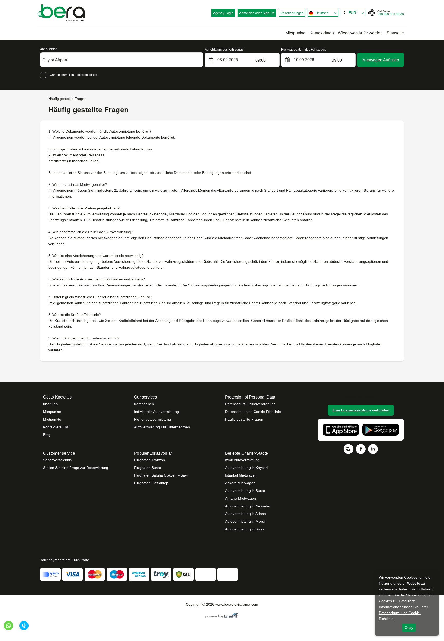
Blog (46, 435)
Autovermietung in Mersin (246, 521)
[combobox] (323, 12)
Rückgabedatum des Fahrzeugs (303, 49)
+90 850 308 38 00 (390, 13)
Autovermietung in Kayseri (246, 467)
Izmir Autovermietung (242, 460)
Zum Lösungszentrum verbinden (361, 410)
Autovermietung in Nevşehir (247, 506)
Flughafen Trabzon (149, 460)
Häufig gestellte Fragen (244, 419)
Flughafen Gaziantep (151, 483)
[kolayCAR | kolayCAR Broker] (222, 616)
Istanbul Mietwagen (241, 475)
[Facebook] (361, 449)
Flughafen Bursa (147, 467)
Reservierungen (291, 13)
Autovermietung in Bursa (245, 491)
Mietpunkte (295, 33)
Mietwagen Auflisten (380, 60)
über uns (50, 404)
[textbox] (323, 12)
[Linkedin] (373, 449)
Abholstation (49, 49)
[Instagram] (348, 449)
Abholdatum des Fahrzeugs (224, 49)
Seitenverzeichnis (57, 460)
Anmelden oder (256, 13)
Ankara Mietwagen (240, 483)
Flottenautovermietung (152, 419)
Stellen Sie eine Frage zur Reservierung (75, 467)
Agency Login (223, 13)
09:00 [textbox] (260, 60)
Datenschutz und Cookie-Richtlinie (253, 412)
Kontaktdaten (322, 33)
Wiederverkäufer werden (360, 33)
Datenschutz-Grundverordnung (250, 404)
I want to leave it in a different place (72, 75)
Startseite (395, 33)
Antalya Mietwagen (240, 498)
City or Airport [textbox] (54, 60)
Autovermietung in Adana (245, 514)
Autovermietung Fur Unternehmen (162, 427)
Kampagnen (144, 404)
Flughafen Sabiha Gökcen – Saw (161, 475)
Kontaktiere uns (56, 427)
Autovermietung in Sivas (244, 529)
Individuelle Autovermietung (156, 412)
